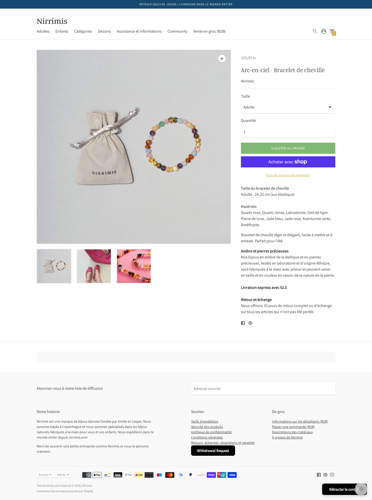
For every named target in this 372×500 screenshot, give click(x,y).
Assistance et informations (139, 31)
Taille (245, 96)
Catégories (83, 31)
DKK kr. (61, 474)
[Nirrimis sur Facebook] (319, 474)
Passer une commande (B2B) (293, 426)
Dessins (104, 31)
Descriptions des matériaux (292, 432)
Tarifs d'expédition (204, 421)
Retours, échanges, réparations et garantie (223, 442)
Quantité (248, 120)
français (44, 474)
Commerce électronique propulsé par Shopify (65, 491)
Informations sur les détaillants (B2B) (300, 421)
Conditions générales (207, 437)
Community (177, 31)
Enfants (61, 31)
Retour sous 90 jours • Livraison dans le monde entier (186, 4)
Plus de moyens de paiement (288, 175)
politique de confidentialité (211, 432)
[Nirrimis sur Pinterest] (325, 474)
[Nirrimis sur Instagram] (332, 474)
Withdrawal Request (213, 450)
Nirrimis (87, 485)
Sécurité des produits (207, 426)
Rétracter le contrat (344, 489)
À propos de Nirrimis (287, 437)
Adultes (43, 31)
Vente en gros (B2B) (209, 31)
